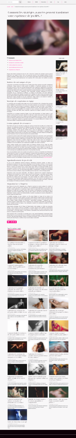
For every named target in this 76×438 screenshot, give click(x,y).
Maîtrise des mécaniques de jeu (15, 60)
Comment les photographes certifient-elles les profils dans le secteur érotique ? (16, 267)
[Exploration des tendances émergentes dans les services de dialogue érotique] (58, 235)
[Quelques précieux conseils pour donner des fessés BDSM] (61, 82)
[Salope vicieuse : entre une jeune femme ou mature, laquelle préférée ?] (58, 391)
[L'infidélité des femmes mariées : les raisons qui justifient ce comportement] (38, 391)
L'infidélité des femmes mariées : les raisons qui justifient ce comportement (37, 401)
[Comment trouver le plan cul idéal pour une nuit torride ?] (58, 346)
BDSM (36, 2)
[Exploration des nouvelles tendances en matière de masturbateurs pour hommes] (38, 258)
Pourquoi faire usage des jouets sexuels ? (61, 138)
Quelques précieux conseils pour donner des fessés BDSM (61, 91)
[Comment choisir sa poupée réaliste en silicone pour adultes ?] (58, 325)
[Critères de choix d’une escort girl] (17, 414)
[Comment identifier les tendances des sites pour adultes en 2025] (17, 325)
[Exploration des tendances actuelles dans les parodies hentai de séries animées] (38, 346)
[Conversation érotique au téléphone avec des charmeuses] (61, 65)
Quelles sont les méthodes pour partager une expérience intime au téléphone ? (38, 378)
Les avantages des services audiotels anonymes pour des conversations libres (57, 289)
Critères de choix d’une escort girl (17, 422)
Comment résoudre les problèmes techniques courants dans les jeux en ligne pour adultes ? (38, 244)
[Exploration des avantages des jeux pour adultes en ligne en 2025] (17, 303)
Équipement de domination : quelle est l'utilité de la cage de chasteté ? (16, 378)
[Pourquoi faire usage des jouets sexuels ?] (61, 130)
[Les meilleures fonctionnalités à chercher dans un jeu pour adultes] (17, 235)
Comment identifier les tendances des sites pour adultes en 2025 (17, 334)
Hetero (29, 2)
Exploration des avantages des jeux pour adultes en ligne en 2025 (17, 311)
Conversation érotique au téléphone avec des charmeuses (61, 74)
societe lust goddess (48, 157)
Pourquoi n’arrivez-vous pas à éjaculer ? (61, 107)
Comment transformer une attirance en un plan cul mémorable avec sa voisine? (15, 401)
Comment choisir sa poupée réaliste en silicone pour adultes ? (58, 334)
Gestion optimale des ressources (15, 65)
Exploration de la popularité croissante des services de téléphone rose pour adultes (15, 289)
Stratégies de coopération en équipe (16, 62)
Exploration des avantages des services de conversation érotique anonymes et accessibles (17, 355)
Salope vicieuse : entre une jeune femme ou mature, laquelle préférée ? (58, 401)
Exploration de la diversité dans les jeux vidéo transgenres (58, 266)
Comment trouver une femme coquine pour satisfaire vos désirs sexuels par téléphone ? (58, 378)
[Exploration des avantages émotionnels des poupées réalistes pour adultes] (58, 303)
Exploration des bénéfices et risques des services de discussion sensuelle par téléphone (37, 289)
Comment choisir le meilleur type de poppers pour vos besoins (37, 334)
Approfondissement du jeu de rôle (16, 67)
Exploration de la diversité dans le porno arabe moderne (37, 311)
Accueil (8, 6)
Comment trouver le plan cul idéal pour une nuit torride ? (58, 354)
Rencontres (43, 2)
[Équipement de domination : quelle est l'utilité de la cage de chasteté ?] (17, 369)
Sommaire (11, 58)
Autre (65, 2)
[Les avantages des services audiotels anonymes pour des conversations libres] (58, 280)
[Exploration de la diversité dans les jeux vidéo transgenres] (58, 258)
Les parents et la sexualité (59, 122)
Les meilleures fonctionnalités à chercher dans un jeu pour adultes (16, 244)
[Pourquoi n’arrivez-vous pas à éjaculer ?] (61, 99)
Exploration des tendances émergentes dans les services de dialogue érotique (58, 244)
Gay (58, 2)
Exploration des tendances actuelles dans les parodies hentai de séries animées (37, 355)
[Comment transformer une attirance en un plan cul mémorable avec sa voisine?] (17, 391)
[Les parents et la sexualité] (61, 115)
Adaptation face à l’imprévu (14, 69)
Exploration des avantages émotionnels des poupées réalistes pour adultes (58, 312)
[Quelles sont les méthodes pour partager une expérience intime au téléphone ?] (38, 369)
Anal (51, 2)
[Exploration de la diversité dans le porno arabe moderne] (38, 303)
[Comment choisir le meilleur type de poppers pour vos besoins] (38, 325)
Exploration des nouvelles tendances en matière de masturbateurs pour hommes (36, 267)
